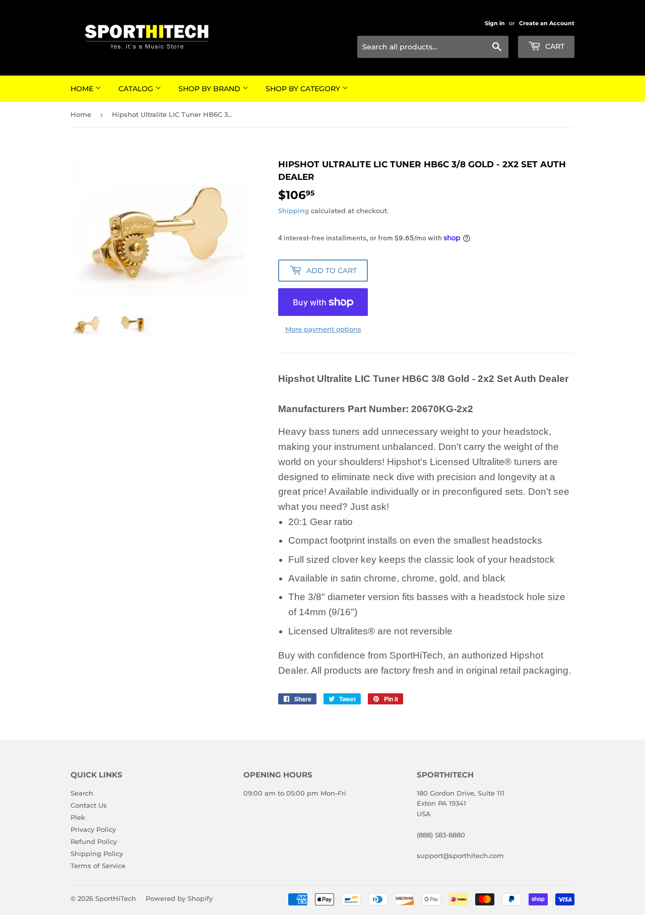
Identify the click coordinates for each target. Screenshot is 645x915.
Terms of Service (98, 866)
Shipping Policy (97, 853)
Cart (553, 46)
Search (82, 793)
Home (83, 88)
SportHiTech (115, 898)
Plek (78, 817)
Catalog (136, 88)
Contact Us (89, 805)
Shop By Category (304, 88)
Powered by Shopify (179, 898)
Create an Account (546, 23)
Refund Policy (94, 841)
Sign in (495, 23)
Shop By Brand (210, 88)
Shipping (293, 211)
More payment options (323, 329)
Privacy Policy (93, 829)
